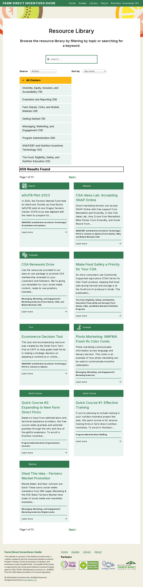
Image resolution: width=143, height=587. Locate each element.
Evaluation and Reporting (39, 99)
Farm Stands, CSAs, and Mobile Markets (40, 109)
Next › (72, 177)
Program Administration (38, 137)
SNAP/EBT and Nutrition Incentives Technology (42, 147)
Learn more (27, 232)
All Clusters (33, 80)
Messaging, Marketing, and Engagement (38, 128)
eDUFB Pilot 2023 (36, 195)
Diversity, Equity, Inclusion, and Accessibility (40, 89)
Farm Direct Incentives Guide (29, 3)
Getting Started (33, 118)
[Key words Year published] (94, 71)
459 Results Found (35, 169)
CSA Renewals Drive (38, 264)
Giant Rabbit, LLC (30, 580)
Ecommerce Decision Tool (42, 337)
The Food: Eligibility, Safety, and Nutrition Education (40, 159)
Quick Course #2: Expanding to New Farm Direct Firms (41, 407)
